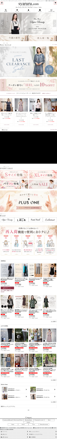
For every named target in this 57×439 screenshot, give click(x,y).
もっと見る (53, 321)
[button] (1, 3)
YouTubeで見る (53, 129)
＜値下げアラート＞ (6, 288)
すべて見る (54, 44)
